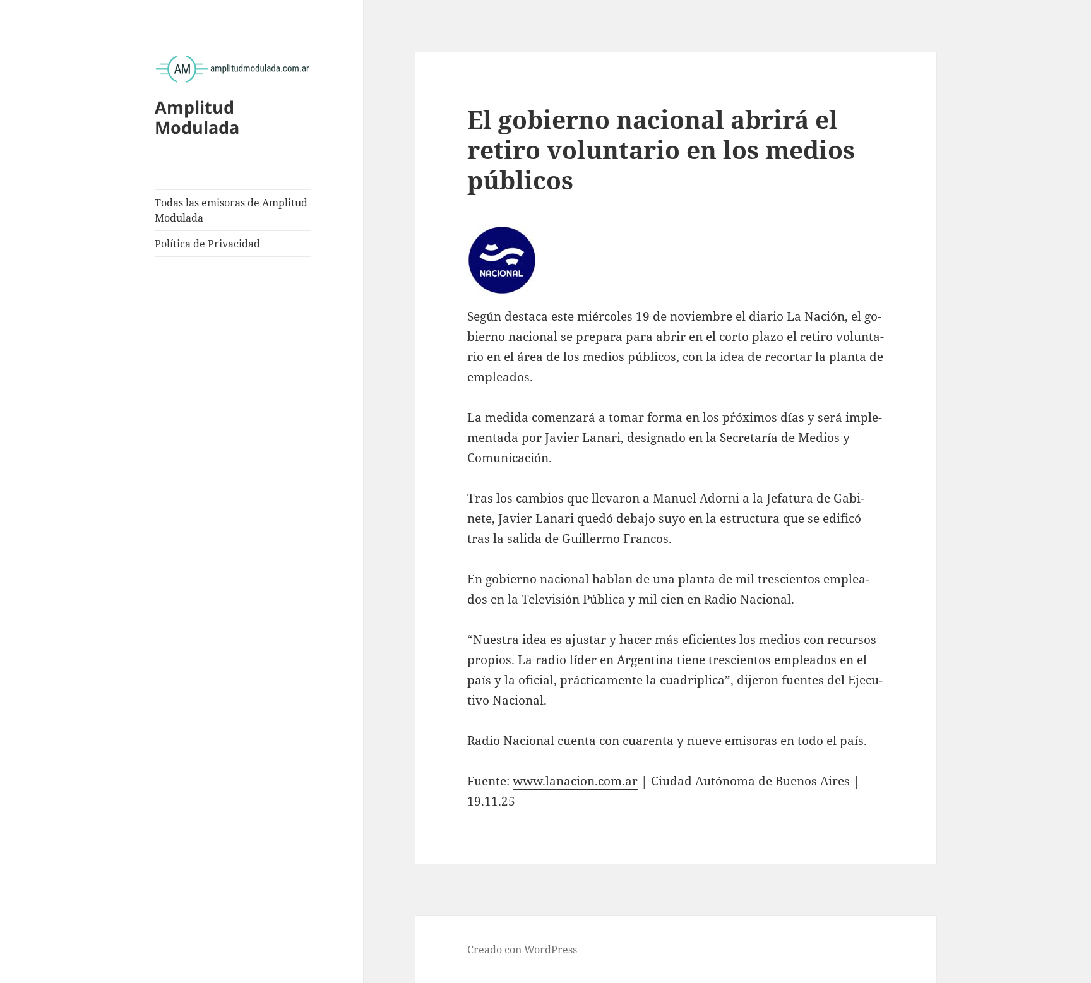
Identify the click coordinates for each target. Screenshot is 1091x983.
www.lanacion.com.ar (575, 781)
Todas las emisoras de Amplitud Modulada (231, 210)
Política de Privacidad (207, 244)
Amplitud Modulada (197, 117)
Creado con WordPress (522, 949)
